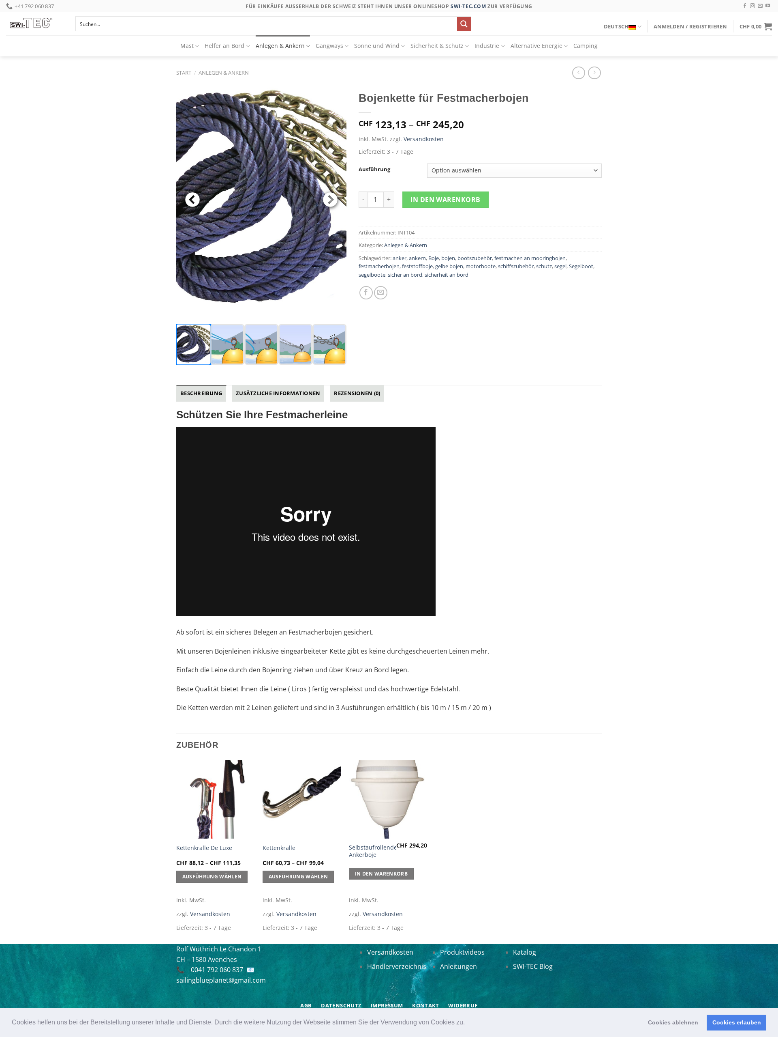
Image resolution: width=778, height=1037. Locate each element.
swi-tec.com (468, 6)
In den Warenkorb (445, 199)
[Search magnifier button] (464, 24)
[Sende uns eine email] (760, 6)
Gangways (329, 45)
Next (330, 200)
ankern (417, 258)
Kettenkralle (279, 848)
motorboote (481, 266)
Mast (187, 45)
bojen (448, 258)
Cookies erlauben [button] (736, 1022)
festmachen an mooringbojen (530, 258)
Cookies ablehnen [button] (673, 1022)
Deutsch (616, 26)
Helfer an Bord (224, 45)
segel (560, 266)
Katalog (524, 952)
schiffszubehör (516, 266)
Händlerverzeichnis (396, 966)
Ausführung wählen (212, 876)
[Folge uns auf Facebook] (744, 6)
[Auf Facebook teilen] (366, 292)
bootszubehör (474, 258)
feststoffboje (417, 266)
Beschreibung (201, 393)
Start (183, 72)
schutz (544, 266)
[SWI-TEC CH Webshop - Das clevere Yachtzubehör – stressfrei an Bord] (34, 23)
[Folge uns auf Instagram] (752, 6)
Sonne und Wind (377, 45)
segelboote (372, 274)
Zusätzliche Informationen (278, 393)
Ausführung (374, 169)
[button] (467, 1023)
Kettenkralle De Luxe (204, 848)
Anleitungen (458, 966)
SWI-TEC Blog (533, 966)
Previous (192, 200)
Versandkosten (424, 139)
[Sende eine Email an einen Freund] (380, 292)
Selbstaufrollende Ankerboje (373, 851)
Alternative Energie (536, 45)
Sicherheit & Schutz (437, 45)
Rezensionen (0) (357, 393)
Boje (433, 258)
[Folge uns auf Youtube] (767, 6)
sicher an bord (405, 274)
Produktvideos (462, 952)
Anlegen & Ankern (280, 45)
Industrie (486, 45)
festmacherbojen (379, 266)
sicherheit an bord (446, 274)
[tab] (201, 393)
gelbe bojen (449, 266)
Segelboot (581, 266)
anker (399, 258)
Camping (585, 45)
